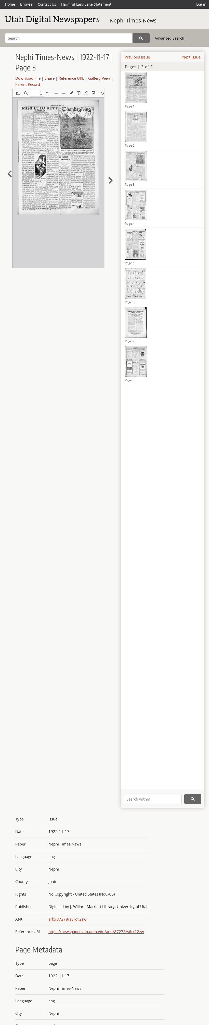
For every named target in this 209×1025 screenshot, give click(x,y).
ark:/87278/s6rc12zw (67, 919)
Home (10, 4)
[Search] (141, 38)
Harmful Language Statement (86, 4)
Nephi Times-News (133, 20)
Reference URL (71, 78)
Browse (26, 4)
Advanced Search (169, 38)
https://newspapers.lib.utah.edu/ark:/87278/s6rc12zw (96, 931)
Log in (201, 4)
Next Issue (191, 56)
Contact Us (47, 4)
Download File (28, 78)
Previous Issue (137, 56)
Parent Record (27, 84)
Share (50, 78)
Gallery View (99, 78)
